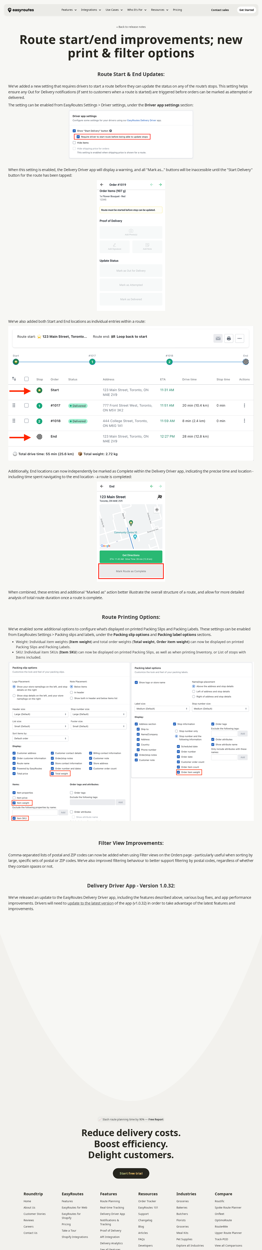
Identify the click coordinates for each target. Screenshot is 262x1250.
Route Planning (110, 1201)
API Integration (110, 1237)
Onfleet (219, 1214)
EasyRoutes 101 (148, 1207)
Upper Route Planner (228, 1233)
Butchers (182, 1214)
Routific (219, 1201)
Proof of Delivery (110, 1230)
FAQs (141, 1239)
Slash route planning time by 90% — (133, 1119)
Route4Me (221, 1226)
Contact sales (220, 10)
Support (143, 1214)
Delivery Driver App (112, 1214)
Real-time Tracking (112, 1207)
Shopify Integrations (75, 1237)
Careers (29, 1226)
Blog (141, 1226)
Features (67, 1201)
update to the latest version (91, 903)
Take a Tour (69, 1230)
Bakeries (181, 1207)
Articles (143, 1233)
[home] (21, 10)
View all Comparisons (228, 1245)
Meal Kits (182, 1233)
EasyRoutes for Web (74, 1207)
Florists (181, 1220)
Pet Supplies (184, 1239)
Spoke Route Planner (228, 1207)
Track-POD (221, 1239)
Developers (145, 1245)
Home (27, 1201)
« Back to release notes (131, 27)
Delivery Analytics (111, 1243)
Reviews (29, 1220)
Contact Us (30, 1233)
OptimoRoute (223, 1220)
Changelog (145, 1220)
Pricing (177, 10)
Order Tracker (147, 1201)
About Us (29, 1207)
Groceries (182, 1201)
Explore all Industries (190, 1245)
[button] (69, 10)
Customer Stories (35, 1214)
